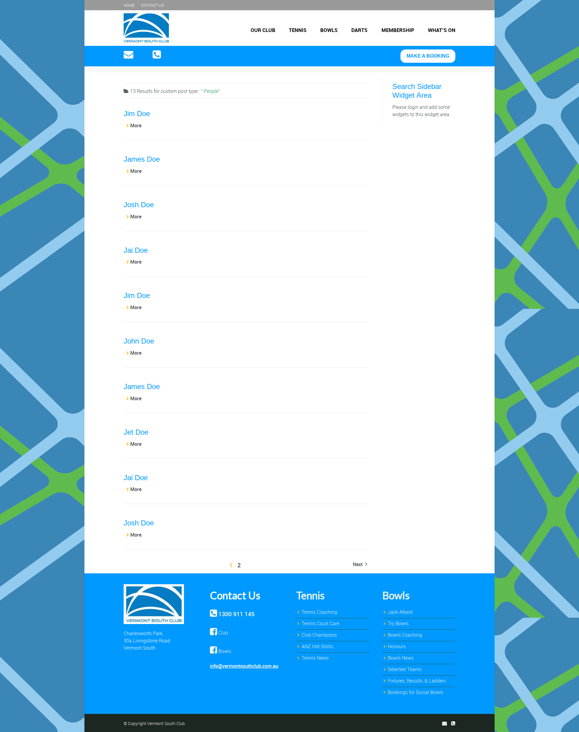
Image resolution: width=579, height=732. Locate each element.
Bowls (329, 30)
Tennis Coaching (319, 612)
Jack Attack (400, 612)
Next (358, 564)
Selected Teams (405, 669)
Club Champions (319, 635)
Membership (397, 30)
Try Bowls (398, 623)
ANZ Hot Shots (317, 646)
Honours (397, 646)
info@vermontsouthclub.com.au (244, 666)
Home (129, 5)
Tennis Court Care (320, 623)
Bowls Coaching (405, 635)
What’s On (441, 30)
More (135, 125)
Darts (359, 30)
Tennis (298, 30)
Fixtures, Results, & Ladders (417, 680)
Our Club (263, 30)
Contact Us (152, 5)
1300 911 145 (236, 614)
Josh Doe (139, 205)
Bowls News (401, 657)
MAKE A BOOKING (428, 56)
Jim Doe (137, 113)
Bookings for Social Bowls (415, 692)
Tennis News (315, 657)
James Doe (142, 159)
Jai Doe (136, 250)
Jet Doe (136, 432)
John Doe (139, 341)
